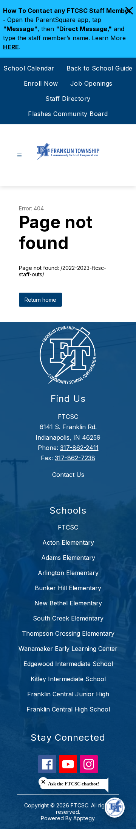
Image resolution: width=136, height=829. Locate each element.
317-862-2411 (79, 447)
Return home (40, 299)
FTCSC (68, 527)
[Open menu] (19, 155)
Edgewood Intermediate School (68, 664)
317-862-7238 (75, 458)
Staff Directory (68, 98)
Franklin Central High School (68, 709)
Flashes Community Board (68, 114)
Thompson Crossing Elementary (68, 633)
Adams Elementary (68, 557)
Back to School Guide (99, 68)
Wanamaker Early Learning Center (68, 648)
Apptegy (84, 818)
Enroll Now (41, 83)
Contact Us (68, 474)
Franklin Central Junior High (68, 694)
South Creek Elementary (68, 618)
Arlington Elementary (68, 573)
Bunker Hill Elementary (68, 588)
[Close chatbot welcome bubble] (43, 782)
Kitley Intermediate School (68, 679)
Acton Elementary (68, 542)
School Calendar (28, 68)
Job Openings (91, 83)
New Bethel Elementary (68, 603)
